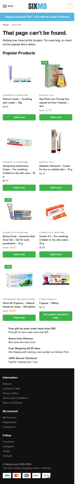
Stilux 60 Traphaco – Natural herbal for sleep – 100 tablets (19, 305)
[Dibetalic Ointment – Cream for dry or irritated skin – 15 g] (55, 142)
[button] (69, 6)
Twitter (6, 451)
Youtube (7, 455)
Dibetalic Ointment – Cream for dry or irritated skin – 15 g (55, 168)
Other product (48, 299)
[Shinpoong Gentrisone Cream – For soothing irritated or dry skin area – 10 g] (19, 142)
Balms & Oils (46, 95)
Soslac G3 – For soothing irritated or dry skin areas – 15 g (54, 240)
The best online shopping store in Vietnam (27, 468)
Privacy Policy (11, 393)
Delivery (7, 383)
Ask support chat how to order (55, 316)
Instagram (8, 446)
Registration (10, 422)
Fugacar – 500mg (49, 303)
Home (6, 25)
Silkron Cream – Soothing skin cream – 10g (17, 101)
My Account (9, 417)
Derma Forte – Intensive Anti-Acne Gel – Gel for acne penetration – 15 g (19, 240)
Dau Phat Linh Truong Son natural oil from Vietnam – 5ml (54, 102)
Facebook (8, 441)
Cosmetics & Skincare (15, 95)
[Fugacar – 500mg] (55, 279)
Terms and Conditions (15, 398)
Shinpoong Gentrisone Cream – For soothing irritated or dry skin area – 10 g (19, 171)
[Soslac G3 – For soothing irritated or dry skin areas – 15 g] (55, 212)
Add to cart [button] (19, 117)
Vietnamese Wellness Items (19, 299)
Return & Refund (12, 402)
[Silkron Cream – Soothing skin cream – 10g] (19, 75)
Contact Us (9, 426)
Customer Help (11, 388)
